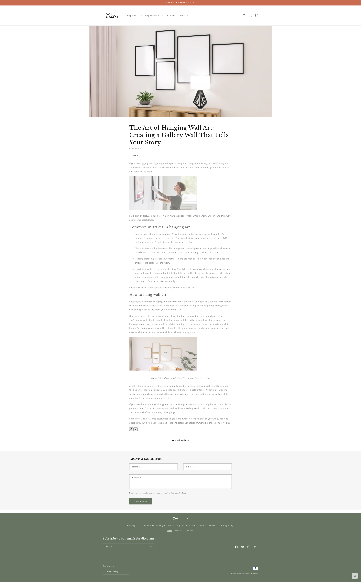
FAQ (139, 525)
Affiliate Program (175, 525)
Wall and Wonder (238, 573)
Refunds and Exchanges (154, 525)
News (169, 530)
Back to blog (182, 440)
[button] (134, 15)
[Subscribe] (150, 546)
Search (178, 530)
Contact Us (189, 530)
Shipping (131, 525)
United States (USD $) (114, 571)
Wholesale (213, 525)
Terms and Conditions (196, 525)
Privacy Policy (227, 525)
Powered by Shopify (251, 573)
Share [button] (135, 155)
